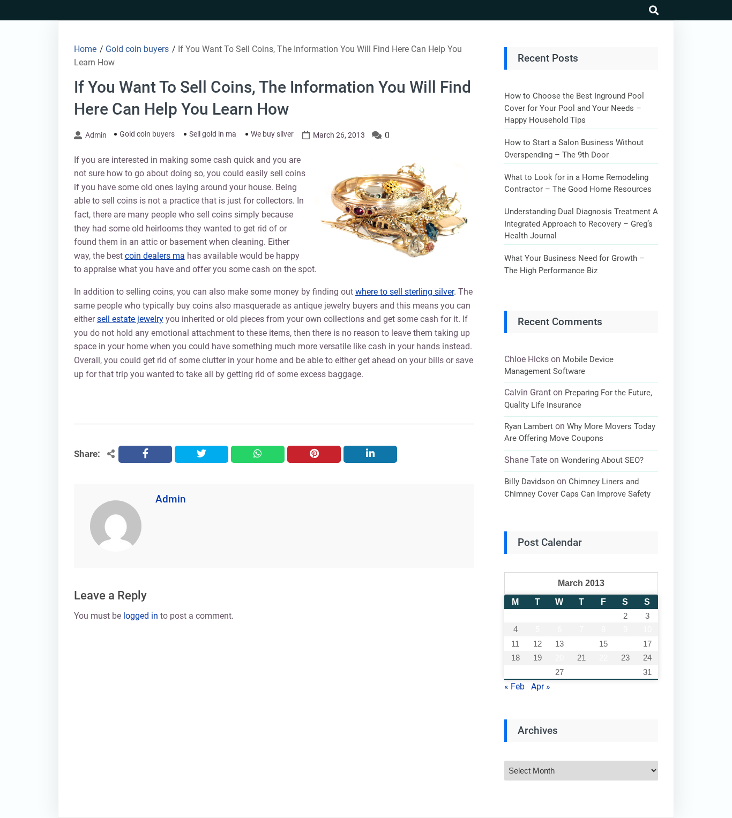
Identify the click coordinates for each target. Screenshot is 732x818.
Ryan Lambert (528, 426)
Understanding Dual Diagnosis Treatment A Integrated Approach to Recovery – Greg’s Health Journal (581, 224)
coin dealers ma (155, 256)
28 (581, 672)
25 (515, 672)
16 (625, 643)
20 (559, 657)
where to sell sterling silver (404, 292)
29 (603, 672)
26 (537, 672)
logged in (140, 616)
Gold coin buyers (147, 134)
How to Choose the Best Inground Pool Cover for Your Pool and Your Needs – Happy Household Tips (574, 108)
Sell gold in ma (212, 134)
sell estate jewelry (130, 319)
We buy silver (272, 134)
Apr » (540, 686)
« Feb (514, 686)
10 (647, 629)
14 (581, 643)
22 (603, 657)
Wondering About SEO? (602, 460)
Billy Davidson (529, 481)
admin (96, 135)
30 (625, 672)
